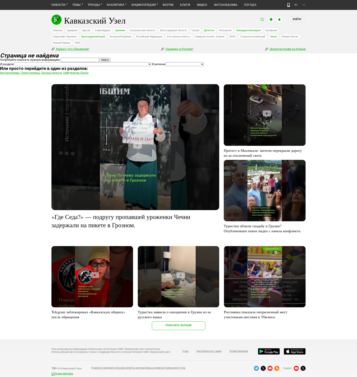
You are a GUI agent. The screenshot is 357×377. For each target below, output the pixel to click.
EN (304, 5)
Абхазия (57, 30)
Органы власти (51, 72)
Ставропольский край (252, 36)
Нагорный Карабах (120, 36)
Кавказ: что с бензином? (72, 49)
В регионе (158, 64)
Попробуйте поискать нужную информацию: (30, 59)
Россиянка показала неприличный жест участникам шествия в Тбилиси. (255, 314)
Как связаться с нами (208, 351)
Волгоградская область (173, 30)
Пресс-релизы (30, 72)
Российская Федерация (149, 36)
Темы (76, 4)
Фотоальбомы (225, 4)
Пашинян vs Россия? (179, 49)
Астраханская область (143, 30)
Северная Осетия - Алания (209, 36)
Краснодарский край (93, 36)
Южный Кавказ (61, 42)
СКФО (232, 36)
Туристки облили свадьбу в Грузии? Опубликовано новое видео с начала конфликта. (262, 228)
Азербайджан (102, 30)
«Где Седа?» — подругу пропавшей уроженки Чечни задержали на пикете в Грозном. (120, 220)
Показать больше (178, 325)
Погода (250, 4)
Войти (297, 19)
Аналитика (115, 4)
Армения (120, 30)
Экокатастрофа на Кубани (287, 49)
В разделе (6, 64)
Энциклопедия (143, 4)
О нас (185, 351)
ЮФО (77, 42)
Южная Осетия (289, 36)
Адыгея (86, 30)
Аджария (72, 30)
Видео (202, 4)
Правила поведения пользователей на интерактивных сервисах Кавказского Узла (138, 367)
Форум (168, 4)
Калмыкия (271, 30)
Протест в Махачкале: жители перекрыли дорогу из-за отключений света (263, 153)
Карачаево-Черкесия (65, 36)
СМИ (66, 72)
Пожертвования (238, 351)
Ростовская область (178, 36)
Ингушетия (225, 30)
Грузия (195, 30)
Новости (58, 4)
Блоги (185, 4)
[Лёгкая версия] (288, 5)
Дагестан (209, 30)
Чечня (273, 36)
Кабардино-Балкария (248, 30)
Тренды (94, 4)
